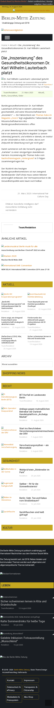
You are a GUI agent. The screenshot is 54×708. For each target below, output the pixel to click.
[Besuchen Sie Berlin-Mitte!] (12, 30)
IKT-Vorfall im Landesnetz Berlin (32, 396)
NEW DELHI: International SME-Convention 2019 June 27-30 (25, 269)
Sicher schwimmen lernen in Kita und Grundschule (39, 337)
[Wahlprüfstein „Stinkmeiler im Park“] (9, 470)
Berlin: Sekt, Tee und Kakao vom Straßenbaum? (33, 499)
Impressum (29, 680)
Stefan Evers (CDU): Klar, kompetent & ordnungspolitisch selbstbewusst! (11, 339)
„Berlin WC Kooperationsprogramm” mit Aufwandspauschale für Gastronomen (13, 305)
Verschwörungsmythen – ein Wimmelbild (34, 446)
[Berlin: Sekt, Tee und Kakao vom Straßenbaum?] (9, 498)
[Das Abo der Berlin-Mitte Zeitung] (27, 657)
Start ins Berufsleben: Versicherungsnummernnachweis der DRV (34, 431)
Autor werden (48, 4)
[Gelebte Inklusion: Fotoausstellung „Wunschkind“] (27, 633)
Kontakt (10, 680)
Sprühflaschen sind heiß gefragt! (31, 513)
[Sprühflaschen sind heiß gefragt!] (9, 511)
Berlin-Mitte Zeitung (23, 18)
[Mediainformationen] (27, 574)
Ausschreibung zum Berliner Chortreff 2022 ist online (23, 250)
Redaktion (5, 311)
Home (4, 45)
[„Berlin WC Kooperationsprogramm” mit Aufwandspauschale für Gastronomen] (13, 295)
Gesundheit (12, 95)
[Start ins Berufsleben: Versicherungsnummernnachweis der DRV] (9, 430)
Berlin (3, 95)
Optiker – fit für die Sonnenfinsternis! (28, 485)
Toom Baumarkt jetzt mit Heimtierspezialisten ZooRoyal (37, 304)
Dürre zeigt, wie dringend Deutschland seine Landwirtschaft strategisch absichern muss (12, 321)
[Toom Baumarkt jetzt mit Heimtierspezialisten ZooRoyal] (40, 295)
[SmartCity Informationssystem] (31, 10)
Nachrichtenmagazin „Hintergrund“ (17, 158)
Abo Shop (28, 697)
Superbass (48, 84)
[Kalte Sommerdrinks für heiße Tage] (27, 617)
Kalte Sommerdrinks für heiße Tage (23, 621)
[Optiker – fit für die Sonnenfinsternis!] (9, 484)
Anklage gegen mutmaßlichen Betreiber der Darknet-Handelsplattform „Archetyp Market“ (34, 413)
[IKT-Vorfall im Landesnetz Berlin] (9, 397)
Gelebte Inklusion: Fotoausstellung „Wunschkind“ (22, 639)
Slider (20, 95)
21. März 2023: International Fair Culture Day (33, 195)
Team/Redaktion (10, 92)
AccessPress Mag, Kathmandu (14, 672)
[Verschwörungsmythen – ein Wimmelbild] (9, 446)
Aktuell (13, 45)
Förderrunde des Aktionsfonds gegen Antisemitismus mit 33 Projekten (36, 321)
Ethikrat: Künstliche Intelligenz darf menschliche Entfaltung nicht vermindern (22, 206)
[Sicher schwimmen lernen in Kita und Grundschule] (27, 597)
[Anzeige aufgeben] (42, 4)
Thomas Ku (40, 115)
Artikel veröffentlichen (36, 1)
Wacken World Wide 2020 (11, 260)
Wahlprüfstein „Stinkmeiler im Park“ (34, 471)
